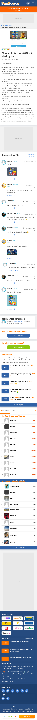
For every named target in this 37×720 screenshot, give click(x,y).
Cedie (12, 457)
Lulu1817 (12, 59)
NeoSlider (13, 432)
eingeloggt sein (18, 321)
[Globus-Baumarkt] (17, 618)
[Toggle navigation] (33, 3)
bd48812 (13, 475)
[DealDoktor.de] (10, 3)
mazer (12, 463)
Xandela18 (12, 276)
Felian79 (13, 469)
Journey (12, 542)
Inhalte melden (25, 707)
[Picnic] (6, 628)
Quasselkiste (14, 510)
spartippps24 (14, 486)
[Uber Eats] (29, 628)
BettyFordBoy (13, 213)
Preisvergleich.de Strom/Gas (19, 642)
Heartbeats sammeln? (18, 480)
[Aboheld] (6, 618)
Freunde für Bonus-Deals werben (20, 657)
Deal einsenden (18, 335)
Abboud (11, 201)
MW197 (12, 522)
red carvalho (14, 504)
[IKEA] (29, 618)
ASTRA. (12, 241)
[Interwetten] (6, 623)
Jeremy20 (13, 528)
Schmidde (13, 535)
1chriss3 (13, 451)
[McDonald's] (17, 623)
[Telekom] (17, 628)
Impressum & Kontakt (12, 707)
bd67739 (13, 420)
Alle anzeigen (18, 405)
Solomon (13, 516)
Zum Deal (27, 717)
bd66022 (13, 439)
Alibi (11, 498)
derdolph (13, 426)
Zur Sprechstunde (18, 347)
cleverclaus (12, 227)
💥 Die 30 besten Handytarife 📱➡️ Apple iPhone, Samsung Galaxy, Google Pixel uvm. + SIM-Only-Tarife (17, 674)
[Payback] (29, 623)
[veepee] (6, 633)
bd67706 (13, 445)
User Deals (8, 25)
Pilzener (13, 185)
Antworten (10, 179)
